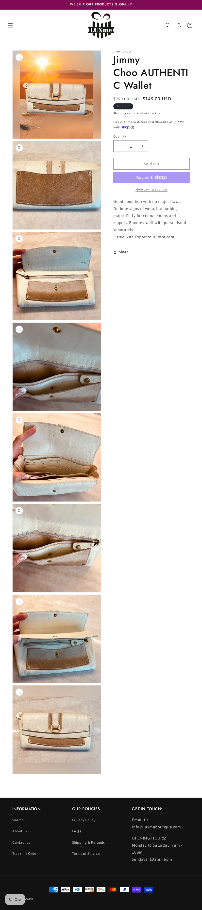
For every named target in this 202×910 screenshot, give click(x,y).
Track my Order (25, 854)
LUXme (28, 898)
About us (19, 831)
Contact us (21, 842)
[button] (10, 25)
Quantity (119, 136)
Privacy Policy (84, 820)
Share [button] (124, 252)
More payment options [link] (151, 189)
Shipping (119, 113)
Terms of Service (86, 854)
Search (18, 820)
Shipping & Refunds (88, 842)
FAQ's (77, 831)
